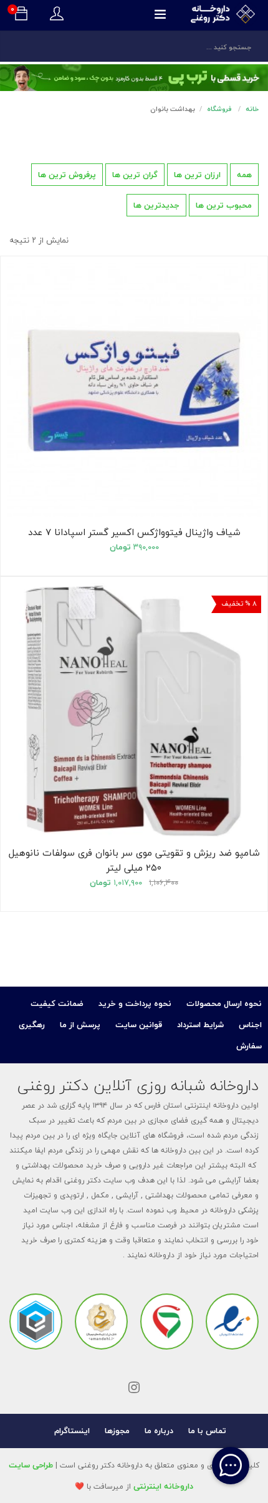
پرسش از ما (80, 1025)
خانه (252, 109)
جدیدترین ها (156, 205)
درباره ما (159, 1431)
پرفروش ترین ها (67, 174)
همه (244, 174)
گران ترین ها (135, 174)
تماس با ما (207, 1431)
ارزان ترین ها (197, 174)
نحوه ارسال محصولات (224, 1003)
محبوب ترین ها (224, 205)
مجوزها (117, 1431)
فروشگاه (219, 109)
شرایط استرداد (200, 1025)
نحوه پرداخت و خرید (134, 1003)
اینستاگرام (72, 1431)
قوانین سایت (138, 1025)
